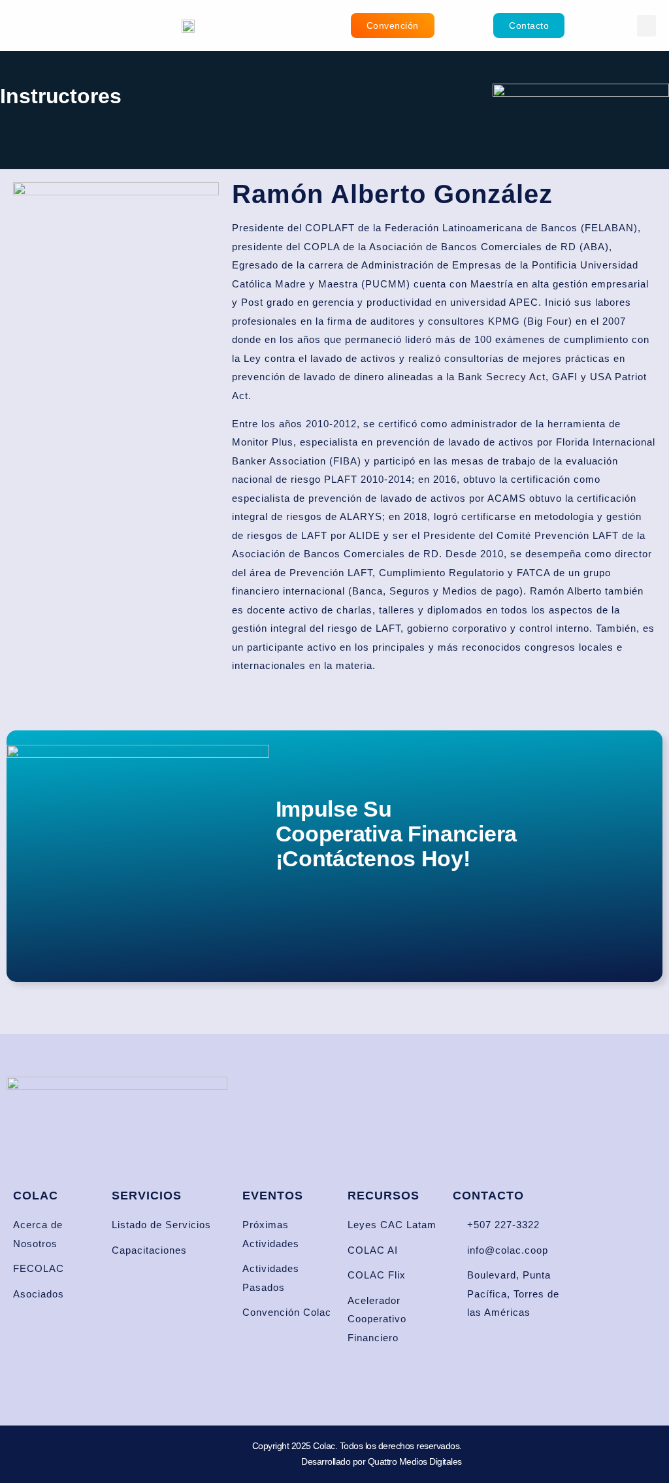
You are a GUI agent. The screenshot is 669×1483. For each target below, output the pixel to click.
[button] (646, 26)
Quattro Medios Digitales (415, 1461)
